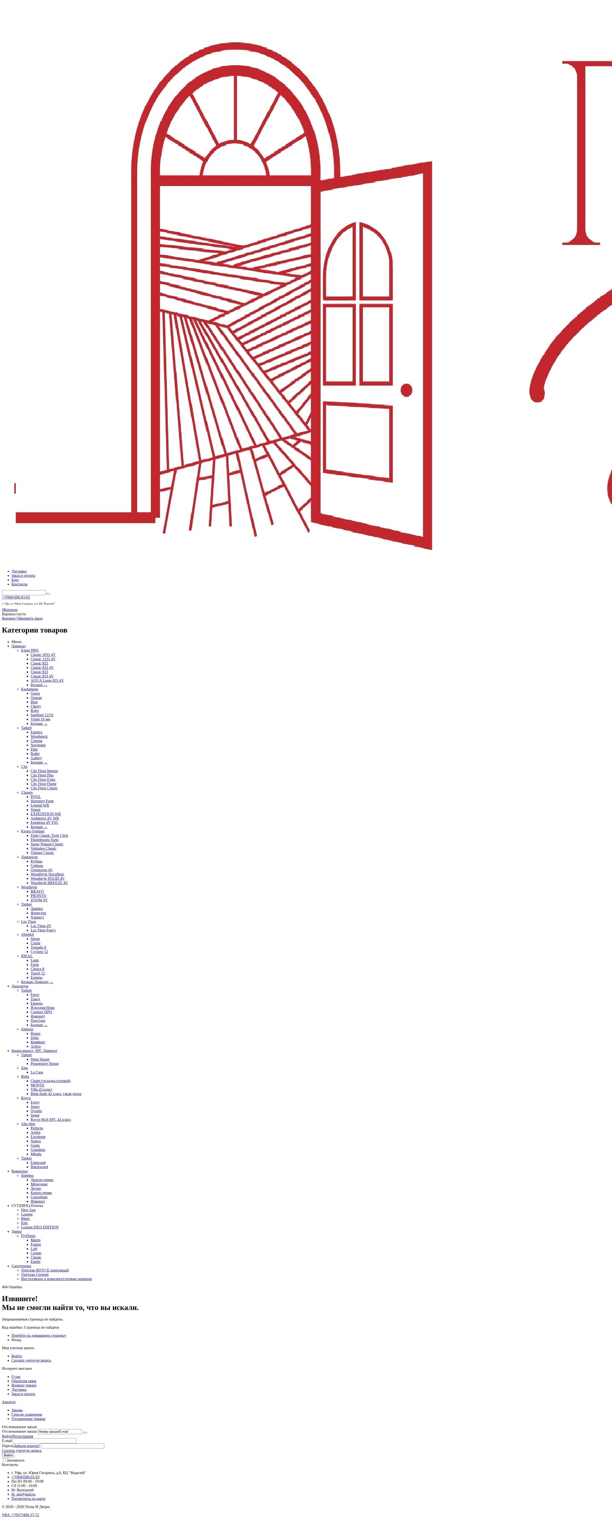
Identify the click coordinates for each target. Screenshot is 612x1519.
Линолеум (19, 986)
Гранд (35, 999)
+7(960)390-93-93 (16, 597)
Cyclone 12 (39, 952)
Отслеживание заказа (19, 1431)
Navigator (38, 745)
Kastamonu (29, 689)
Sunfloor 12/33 (42, 715)
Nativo (36, 1141)
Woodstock (39, 736)
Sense (35, 1115)
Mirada (36, 1154)
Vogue (35, 810)
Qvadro (36, 1111)
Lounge (27, 1214)
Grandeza (38, 1150)
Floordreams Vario (45, 840)
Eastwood (38, 1163)
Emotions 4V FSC (45, 822)
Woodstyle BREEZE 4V (49, 883)
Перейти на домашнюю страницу (38, 1335)
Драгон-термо (42, 1180)
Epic (24, 1223)
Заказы (17, 1410)
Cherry (36, 706)
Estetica (36, 732)
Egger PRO (30, 650)
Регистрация (22, 1436)
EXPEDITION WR (46, 814)
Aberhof (27, 934)
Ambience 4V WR (45, 818)
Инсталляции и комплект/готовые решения (56, 1279)
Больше (39, 685)
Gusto (35, 1145)
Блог (15, 580)
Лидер (36, 1188)
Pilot (34, 749)
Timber (26, 904)
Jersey (35, 1107)
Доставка (19, 571)
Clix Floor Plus (42, 775)
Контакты (19, 584)
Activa (36, 1046)
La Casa (37, 1072)
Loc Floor (28, 921)
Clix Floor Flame (43, 784)
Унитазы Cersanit (35, 1274)
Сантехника (21, 1266)
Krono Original (32, 831)
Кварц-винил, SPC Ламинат (34, 1051)
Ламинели (29, 857)
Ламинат (18, 646)
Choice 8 (37, 969)
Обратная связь (23, 1381)
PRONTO (38, 896)
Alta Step (28, 1124)
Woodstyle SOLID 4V (48, 878)
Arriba (35, 1132)
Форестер (38, 913)
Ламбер (37, 909)
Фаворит (38, 1016)
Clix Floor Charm (44, 788)
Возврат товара (23, 1385)
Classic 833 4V (42, 676)
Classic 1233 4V (43, 659)
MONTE (37, 1085)
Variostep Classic (43, 848)
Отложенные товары (28, 1419)
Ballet (35, 754)
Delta (35, 1038)
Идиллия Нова (43, 1008)
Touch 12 (38, 973)
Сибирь (37, 866)
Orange (36, 698)
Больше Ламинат (37, 982)
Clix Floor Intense (44, 771)
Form (35, 965)
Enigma (36, 977)
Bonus (35, 1033)
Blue (34, 702)
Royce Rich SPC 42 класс (51, 1119)
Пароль (8, 1446)
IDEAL (27, 956)
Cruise (35, 943)
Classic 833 (39, 672)
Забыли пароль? (27, 1446)
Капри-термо (41, 1193)
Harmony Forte (42, 801)
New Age (28, 1210)
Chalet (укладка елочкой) (51, 1081)
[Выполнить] (85, 1432)
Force (35, 995)
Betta (25, 1076)
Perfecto (37, 1128)
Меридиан (39, 1184)
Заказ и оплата (23, 575)
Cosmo (36, 1253)
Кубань (36, 861)
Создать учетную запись (31, 1360)
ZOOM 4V (39, 900)
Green (35, 693)
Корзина (9, 618)
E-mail (7, 1441)
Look (35, 960)
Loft (34, 1249)
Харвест (37, 917)
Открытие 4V (42, 870)
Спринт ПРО (41, 1012)
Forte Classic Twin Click (49, 835)
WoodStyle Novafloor (47, 874)
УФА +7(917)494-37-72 (20, 1515)
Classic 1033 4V (43, 655)
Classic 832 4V (42, 668)
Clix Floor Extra (43, 779)
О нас (16, 1377)
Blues (25, 1218)
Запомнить (15, 1460)
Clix (24, 767)
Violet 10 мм (40, 719)
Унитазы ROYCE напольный (45, 1270)
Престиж (38, 1020)
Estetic (36, 1262)
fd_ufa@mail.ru (23, 1494)
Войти (16, 1356)
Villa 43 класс (41, 1089)
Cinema (36, 741)
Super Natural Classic (47, 844)
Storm (35, 939)
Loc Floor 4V (41, 926)
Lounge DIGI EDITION (40, 1227)
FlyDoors (28, 1236)
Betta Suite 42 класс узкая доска (56, 1094)
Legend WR (40, 805)
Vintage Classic (42, 853)
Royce (26, 1098)
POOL (36, 797)
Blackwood (39, 1167)
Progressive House (45, 1064)
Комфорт (38, 1042)
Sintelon (27, 1175)
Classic (36, 1257)
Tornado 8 (38, 947)
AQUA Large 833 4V (47, 680)
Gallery (36, 758)
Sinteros (27, 1029)
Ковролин (19, 1171)
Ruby (35, 711)
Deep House (40, 1059)
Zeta (24, 1068)
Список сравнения (26, 1414)
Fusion (36, 1244)
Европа (37, 1003)
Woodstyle (29, 887)
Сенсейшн (39, 1197)
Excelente (38, 1137)
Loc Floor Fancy (43, 930)
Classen (27, 792)
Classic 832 (39, 663)
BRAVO (37, 891)
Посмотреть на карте (28, 1499)
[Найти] (48, 593)
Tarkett (26, 728)
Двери (16, 1231)
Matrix (36, 1240)
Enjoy (35, 1102)
